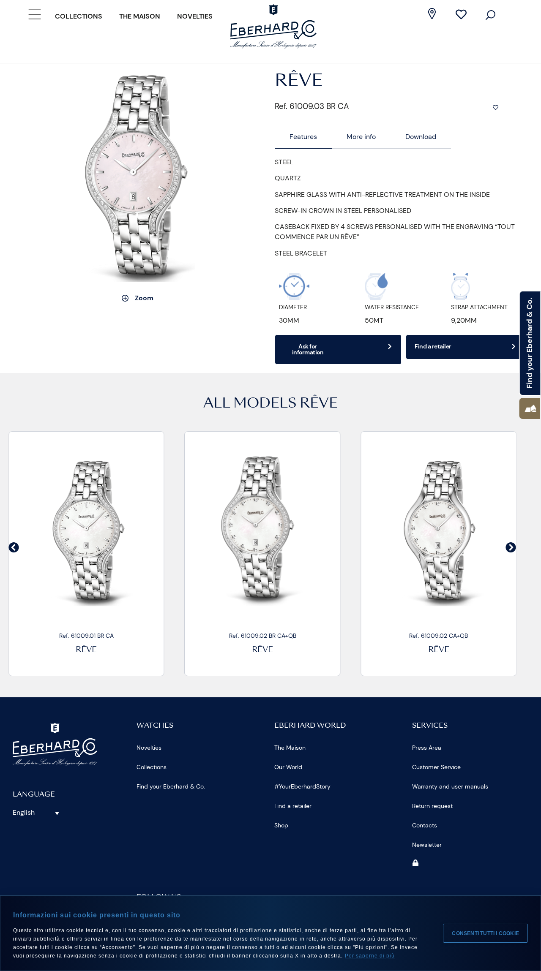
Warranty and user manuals (450, 786)
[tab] (303, 137)
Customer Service (436, 767)
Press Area (426, 747)
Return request (432, 806)
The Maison (139, 16)
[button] (529, 408)
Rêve (86, 650)
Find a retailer (292, 806)
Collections (78, 16)
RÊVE (319, 404)
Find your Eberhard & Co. (171, 786)
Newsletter (427, 845)
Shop (281, 825)
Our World (288, 767)
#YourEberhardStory (302, 786)
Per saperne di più (370, 956)
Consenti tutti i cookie (485, 933)
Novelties (195, 16)
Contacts (424, 825)
